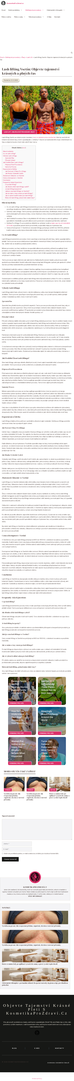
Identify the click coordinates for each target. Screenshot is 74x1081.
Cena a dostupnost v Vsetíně (13, 178)
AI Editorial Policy (37, 1078)
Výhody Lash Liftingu (10, 156)
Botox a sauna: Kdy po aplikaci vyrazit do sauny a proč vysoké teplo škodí (59, 796)
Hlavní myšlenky (8, 151)
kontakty (59, 1048)
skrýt (23, 148)
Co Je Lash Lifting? (9, 154)
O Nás (49, 17)
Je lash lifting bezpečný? (13, 189)
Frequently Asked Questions (12, 182)
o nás (37, 1048)
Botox (52, 790)
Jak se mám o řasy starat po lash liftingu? (19, 193)
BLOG (14, 1048)
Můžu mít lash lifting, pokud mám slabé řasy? (20, 198)
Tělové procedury (34, 17)
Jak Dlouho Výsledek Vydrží (14, 173)
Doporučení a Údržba (10, 169)
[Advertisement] (37, 34)
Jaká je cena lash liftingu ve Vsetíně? (17, 191)
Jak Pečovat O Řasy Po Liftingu (15, 171)
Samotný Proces (10, 167)
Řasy (23, 57)
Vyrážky (8, 790)
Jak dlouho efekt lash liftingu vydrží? (17, 187)
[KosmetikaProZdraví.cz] (3, 3)
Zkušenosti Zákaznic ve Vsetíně (13, 176)
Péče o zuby (18, 17)
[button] (71, 52)
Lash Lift (30, 57)
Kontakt (57, 17)
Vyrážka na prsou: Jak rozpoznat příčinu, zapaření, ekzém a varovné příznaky (14, 797)
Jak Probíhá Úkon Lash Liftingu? (13, 162)
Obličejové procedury (33, 10)
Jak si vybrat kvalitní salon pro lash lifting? (19, 196)
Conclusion (6, 180)
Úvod (3, 10)
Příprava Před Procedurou (13, 165)
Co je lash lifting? (10, 184)
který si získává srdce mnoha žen (44, 137)
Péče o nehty (6, 17)
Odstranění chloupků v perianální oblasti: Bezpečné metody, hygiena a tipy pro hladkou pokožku (35, 984)
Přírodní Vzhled (10, 160)
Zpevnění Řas (9, 158)
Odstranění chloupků (54, 10)
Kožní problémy (14, 10)
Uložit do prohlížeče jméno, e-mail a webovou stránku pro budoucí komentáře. (31, 853)
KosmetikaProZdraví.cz (15, 3)
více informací (35, 896)
